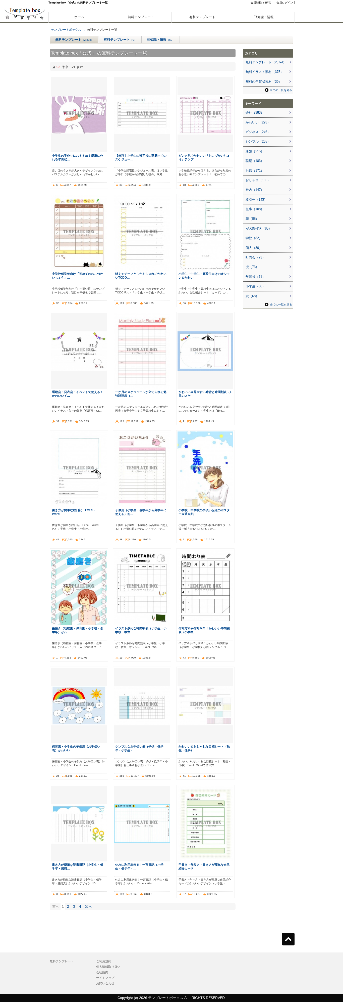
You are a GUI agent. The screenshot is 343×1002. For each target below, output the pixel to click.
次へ (88, 906)
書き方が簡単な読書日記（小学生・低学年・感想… (77, 866)
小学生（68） (255, 286)
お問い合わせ (105, 983)
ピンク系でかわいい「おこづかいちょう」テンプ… (204, 157)
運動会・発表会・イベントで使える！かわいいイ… (77, 393)
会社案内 (102, 972)
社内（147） (255, 190)
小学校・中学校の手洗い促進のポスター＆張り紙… (204, 511)
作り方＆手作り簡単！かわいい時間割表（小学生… (204, 630)
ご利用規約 (103, 961)
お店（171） (255, 170)
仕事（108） (255, 209)
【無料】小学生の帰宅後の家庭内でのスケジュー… (140, 157)
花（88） (252, 219)
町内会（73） (255, 257)
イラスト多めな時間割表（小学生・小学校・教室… (140, 630)
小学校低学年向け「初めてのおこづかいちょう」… (77, 275)
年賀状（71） (255, 277)
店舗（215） (255, 151)
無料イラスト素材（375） (264, 72)
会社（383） (255, 112)
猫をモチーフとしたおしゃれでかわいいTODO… (140, 275)
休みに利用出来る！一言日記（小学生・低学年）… (139, 866)
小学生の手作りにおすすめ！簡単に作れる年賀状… (77, 157)
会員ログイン (284, 2)
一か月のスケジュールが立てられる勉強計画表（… (140, 393)
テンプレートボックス (66, 29)
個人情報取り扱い (108, 967)
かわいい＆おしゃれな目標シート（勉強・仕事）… (204, 748)
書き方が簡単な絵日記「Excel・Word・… (74, 511)
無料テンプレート (141, 17)
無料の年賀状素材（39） (264, 81)
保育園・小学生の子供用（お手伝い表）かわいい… (76, 748)
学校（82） (254, 238)
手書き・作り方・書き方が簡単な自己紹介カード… (204, 866)
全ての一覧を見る (281, 90)
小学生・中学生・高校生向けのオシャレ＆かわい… (204, 275)
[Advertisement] (25, 176)
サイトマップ (105, 978)
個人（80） (254, 248)
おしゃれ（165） (258, 180)
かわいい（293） (258, 122)
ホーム (79, 17)
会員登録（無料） (262, 2)
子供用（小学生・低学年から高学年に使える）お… (140, 511)
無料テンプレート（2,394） (266, 62)
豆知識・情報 (264, 17)
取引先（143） (256, 199)
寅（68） (252, 296)
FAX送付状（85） (259, 228)
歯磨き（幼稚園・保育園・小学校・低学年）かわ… (77, 630)
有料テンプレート (202, 17)
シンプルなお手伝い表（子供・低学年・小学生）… (139, 748)
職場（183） (255, 161)
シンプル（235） (258, 141)
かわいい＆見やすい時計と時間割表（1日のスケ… (205, 393)
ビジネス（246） (258, 132)
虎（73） (252, 267)
